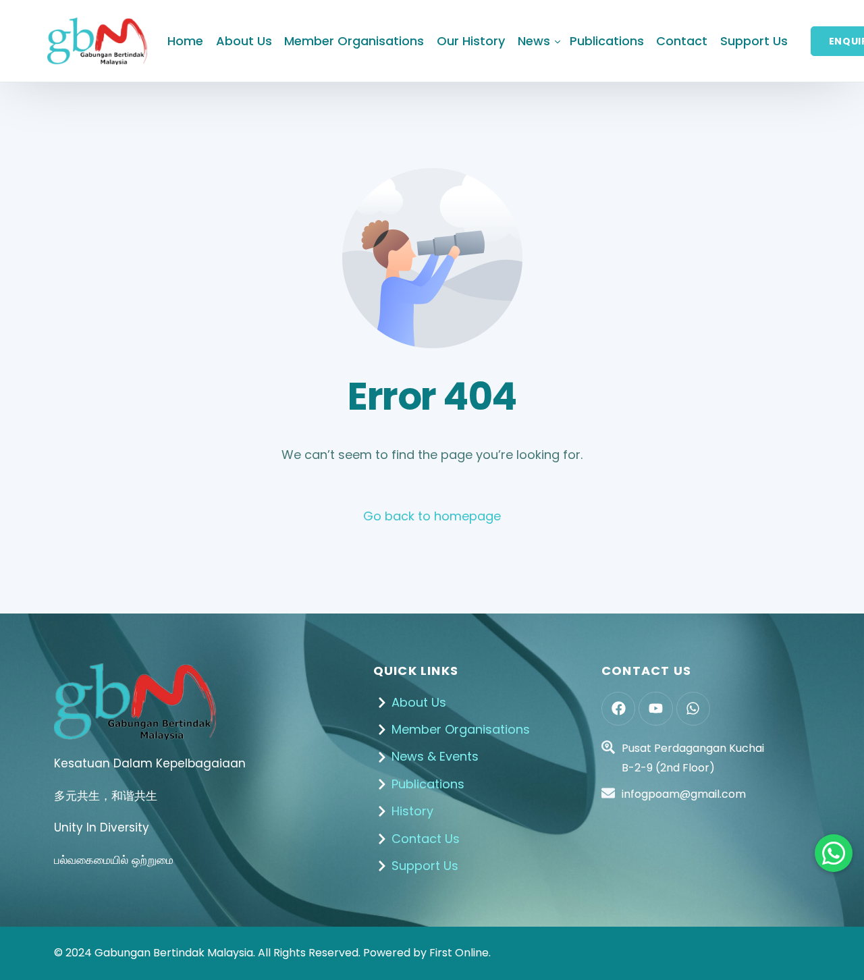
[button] (834, 853)
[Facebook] (618, 709)
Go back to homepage (432, 516)
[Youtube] (655, 709)
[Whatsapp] (693, 709)
